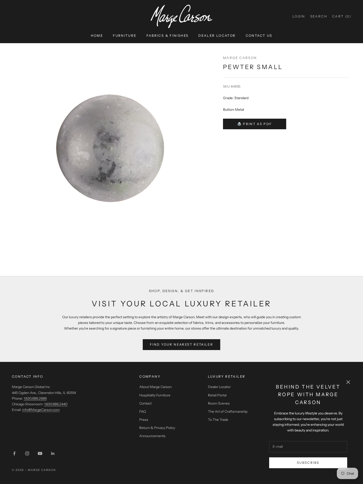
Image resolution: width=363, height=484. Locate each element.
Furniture (124, 35)
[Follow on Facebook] (14, 453)
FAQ (142, 411)
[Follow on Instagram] (27, 453)
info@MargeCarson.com (41, 410)
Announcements (152, 436)
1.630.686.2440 (55, 404)
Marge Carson (240, 58)
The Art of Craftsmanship (227, 411)
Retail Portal (217, 395)
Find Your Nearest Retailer (181, 344)
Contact (145, 403)
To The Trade (218, 419)
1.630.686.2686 (35, 398)
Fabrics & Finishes (167, 35)
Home (97, 35)
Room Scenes (219, 403)
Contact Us (259, 35)
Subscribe (308, 463)
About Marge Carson (155, 387)
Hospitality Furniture (154, 395)
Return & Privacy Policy (157, 428)
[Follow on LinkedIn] (52, 453)
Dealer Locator (217, 35)
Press (143, 419)
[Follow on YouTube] (40, 453)
